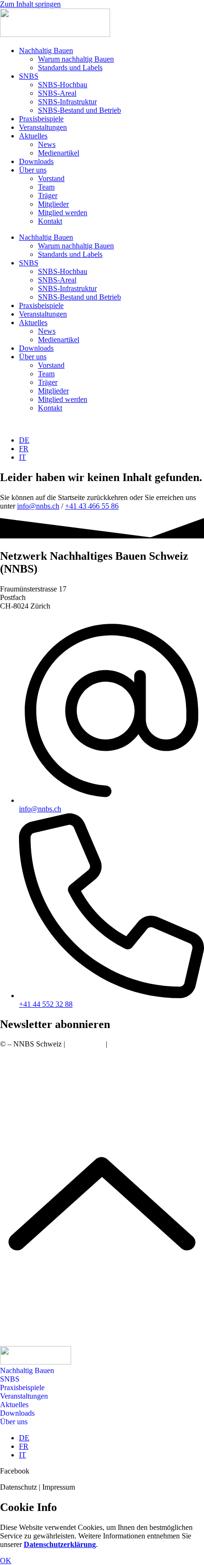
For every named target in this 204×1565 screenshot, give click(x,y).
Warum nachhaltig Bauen (76, 59)
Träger (47, 195)
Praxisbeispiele (41, 119)
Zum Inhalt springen (30, 4)
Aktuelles (33, 136)
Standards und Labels (70, 68)
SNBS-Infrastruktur (67, 102)
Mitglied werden (62, 213)
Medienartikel (58, 153)
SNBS (28, 76)
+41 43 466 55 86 (92, 506)
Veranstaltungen (43, 127)
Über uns (32, 170)
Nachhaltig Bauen (46, 50)
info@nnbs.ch (38, 506)
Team (46, 187)
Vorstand (51, 178)
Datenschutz (85, 1044)
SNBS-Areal (57, 93)
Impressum (125, 1044)
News (47, 144)
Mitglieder (53, 204)
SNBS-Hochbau (62, 85)
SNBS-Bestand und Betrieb (79, 110)
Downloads (36, 161)
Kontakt (50, 221)
